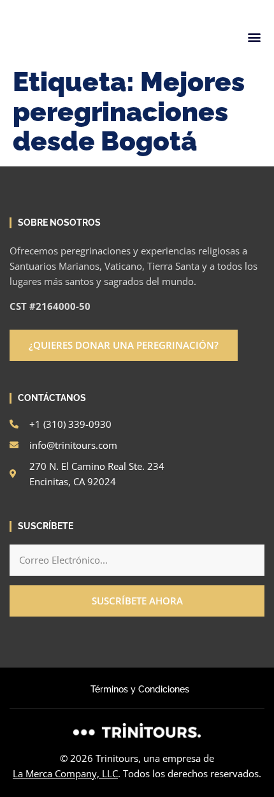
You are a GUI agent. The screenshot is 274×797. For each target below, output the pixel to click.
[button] (253, 36)
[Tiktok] (101, 5)
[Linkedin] (58, 5)
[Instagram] (15, 5)
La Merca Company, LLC (65, 773)
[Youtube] (123, 5)
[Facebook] (36, 5)
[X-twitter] (80, 5)
